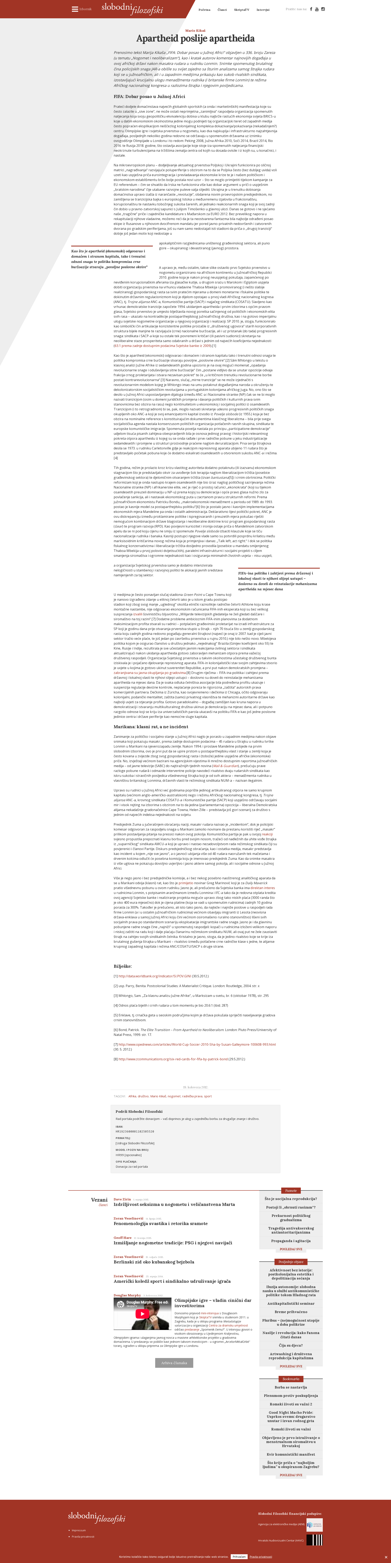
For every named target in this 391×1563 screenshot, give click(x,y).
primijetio (186, 883)
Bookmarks (291, 1379)
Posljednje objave (291, 1262)
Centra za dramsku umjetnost (228, 1325)
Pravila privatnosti (83, 1536)
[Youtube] (317, 9)
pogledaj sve (291, 1249)
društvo (143, 1096)
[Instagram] (323, 9)
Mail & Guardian (225, 766)
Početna (204, 10)
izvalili (137, 614)
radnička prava (192, 1096)
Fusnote (291, 1190)
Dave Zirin (122, 1199)
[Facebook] (311, 9)
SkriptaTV (241, 10)
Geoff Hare (123, 1238)
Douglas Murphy (127, 1295)
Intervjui (263, 10)
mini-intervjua (210, 1313)
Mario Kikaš (195, 30)
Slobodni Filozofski (132, 9)
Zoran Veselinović (128, 1218)
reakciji (267, 834)
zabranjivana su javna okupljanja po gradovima (150, 672)
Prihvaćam (239, 1556)
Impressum (79, 1530)
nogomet (174, 1096)
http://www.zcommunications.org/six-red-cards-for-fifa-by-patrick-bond (173, 1059)
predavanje (192, 1329)
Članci (222, 10)
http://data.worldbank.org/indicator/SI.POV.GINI (155, 976)
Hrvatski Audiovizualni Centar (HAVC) (280, 1540)
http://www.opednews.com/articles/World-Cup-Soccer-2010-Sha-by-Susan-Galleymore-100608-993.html (197, 1044)
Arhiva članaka (174, 1362)
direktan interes (262, 888)
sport (208, 1096)
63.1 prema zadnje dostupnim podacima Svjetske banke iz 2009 (162, 345)
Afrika (132, 1096)
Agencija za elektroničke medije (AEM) (281, 1524)
